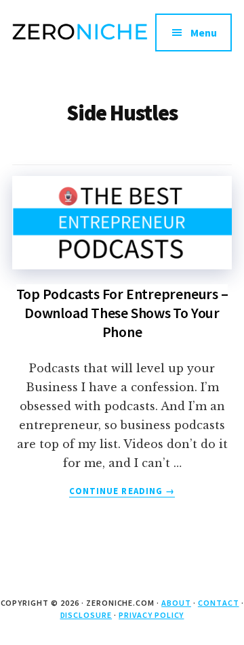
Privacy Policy (151, 615)
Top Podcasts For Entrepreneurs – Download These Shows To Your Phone (122, 312)
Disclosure (86, 615)
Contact (218, 603)
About (176, 603)
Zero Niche (80, 41)
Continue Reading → (122, 491)
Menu (203, 32)
